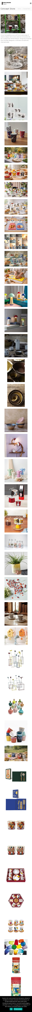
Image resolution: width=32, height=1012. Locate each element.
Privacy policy (18, 1009)
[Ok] (30, 1004)
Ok (11, 1009)
